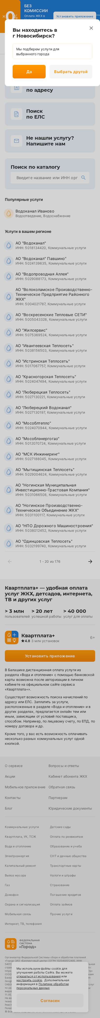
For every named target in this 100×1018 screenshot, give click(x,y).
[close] (91, 28)
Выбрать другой (71, 71)
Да (29, 71)
